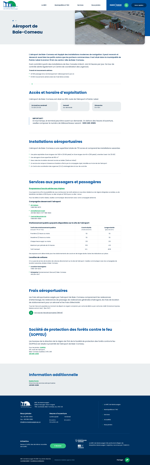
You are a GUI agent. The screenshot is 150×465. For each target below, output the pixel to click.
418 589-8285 (34, 385)
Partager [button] (120, 460)
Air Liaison (34, 205)
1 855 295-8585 (89, 123)
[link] (115, 5)
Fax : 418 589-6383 (26, 419)
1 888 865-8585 (36, 219)
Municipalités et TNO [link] (62, 5)
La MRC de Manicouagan (112, 404)
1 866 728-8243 (36, 269)
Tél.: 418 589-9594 (26, 417)
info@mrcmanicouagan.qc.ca (30, 422)
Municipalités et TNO (111, 410)
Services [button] (80, 5)
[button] (126, 5)
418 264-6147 (35, 274)
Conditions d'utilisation (37, 461)
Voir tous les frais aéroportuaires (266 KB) (48, 313)
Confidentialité (24, 461)
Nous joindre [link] (95, 5)
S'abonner (58, 446)
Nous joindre (108, 425)
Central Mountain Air (38, 216)
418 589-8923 (35, 213)
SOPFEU (43, 348)
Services (107, 415)
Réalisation (65, 460)
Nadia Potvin (34, 381)
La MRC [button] (44, 5)
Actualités (107, 420)
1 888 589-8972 (36, 207)
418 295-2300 (34, 354)
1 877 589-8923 (46, 213)
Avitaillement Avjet (38, 211)
